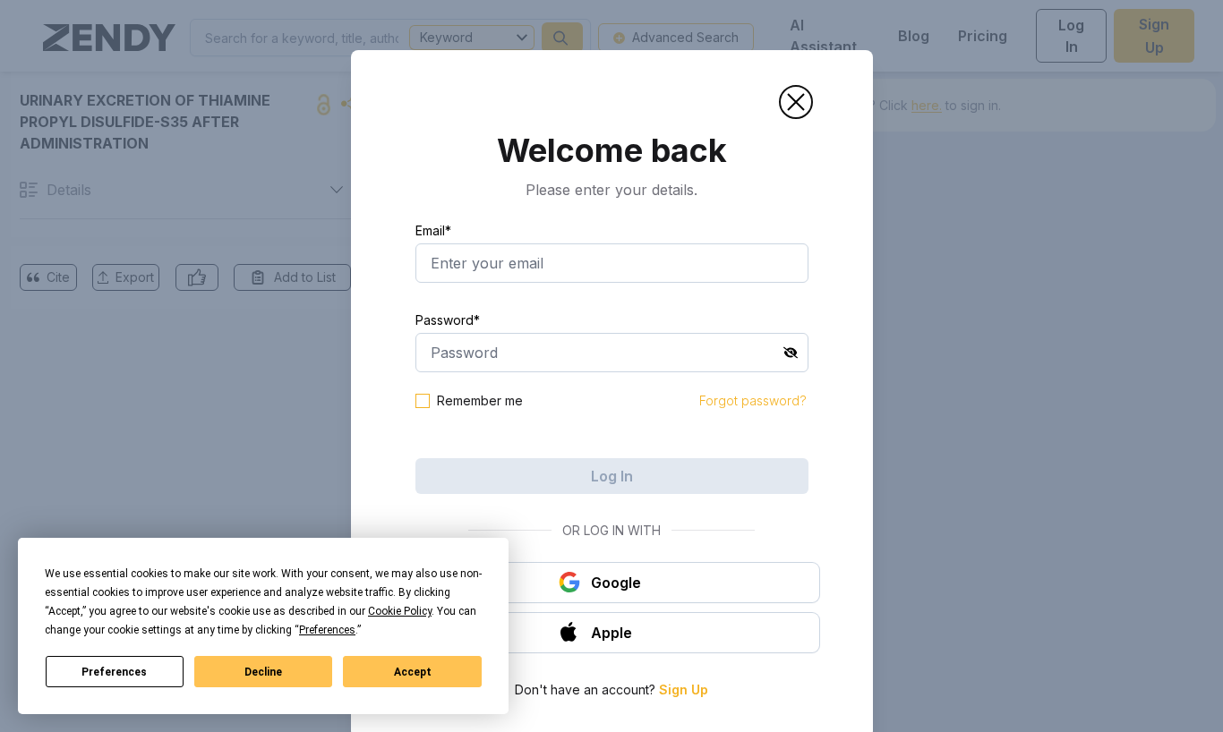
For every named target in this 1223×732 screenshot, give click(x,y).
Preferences (114, 672)
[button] (796, 102)
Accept (413, 672)
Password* (447, 320)
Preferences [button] (327, 630)
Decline (263, 672)
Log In (612, 476)
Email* (433, 230)
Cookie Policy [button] (400, 611)
